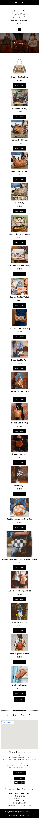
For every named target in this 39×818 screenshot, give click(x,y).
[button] (19, 29)
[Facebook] (16, 2)
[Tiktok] (23, 2)
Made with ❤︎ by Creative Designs (19, 815)
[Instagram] (19, 2)
